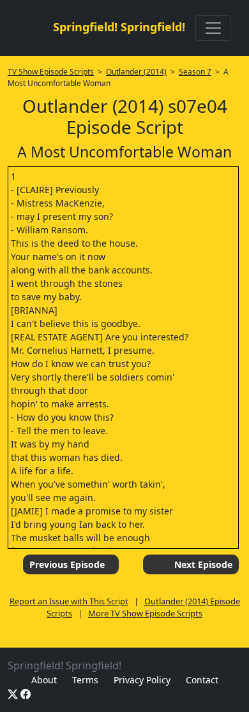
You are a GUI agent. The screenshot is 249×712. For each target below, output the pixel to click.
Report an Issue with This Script (69, 601)
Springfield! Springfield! (119, 26)
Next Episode (203, 564)
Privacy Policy (142, 680)
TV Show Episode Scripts (51, 71)
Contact (202, 680)
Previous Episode (67, 564)
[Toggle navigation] (213, 28)
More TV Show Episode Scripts (145, 613)
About (44, 680)
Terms (85, 680)
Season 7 (195, 71)
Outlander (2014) (136, 71)
